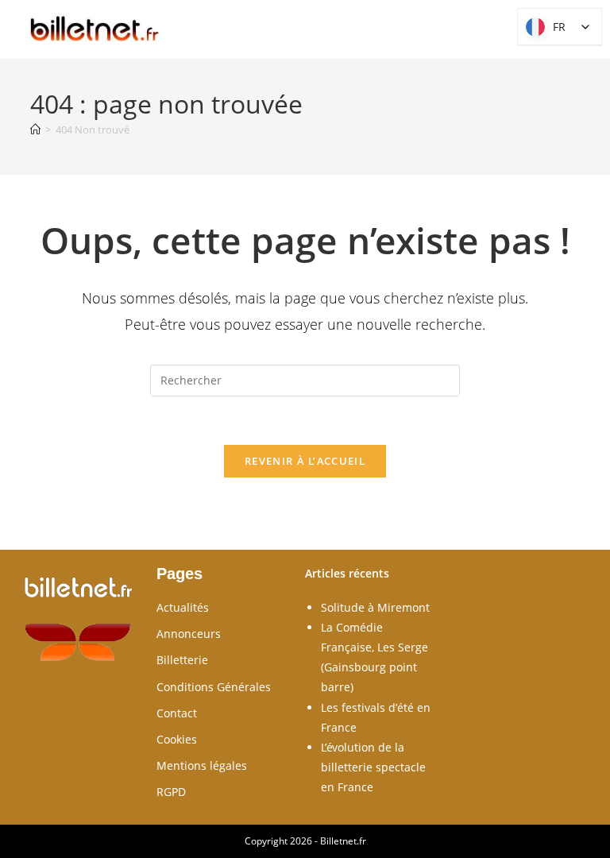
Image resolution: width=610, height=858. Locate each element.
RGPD (171, 791)
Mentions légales (201, 765)
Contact (176, 713)
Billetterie (182, 659)
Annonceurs (188, 633)
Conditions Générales (213, 686)
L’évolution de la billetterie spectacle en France (373, 767)
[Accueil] (35, 129)
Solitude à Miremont (375, 607)
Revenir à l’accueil (305, 461)
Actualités (182, 607)
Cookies (176, 739)
